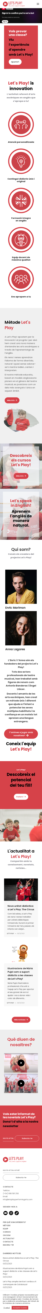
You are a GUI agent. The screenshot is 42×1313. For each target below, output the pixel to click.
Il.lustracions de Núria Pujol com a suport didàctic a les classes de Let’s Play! (20, 1271)
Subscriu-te (21, 1177)
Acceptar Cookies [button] (20, 1308)
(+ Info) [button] (7, 1308)
